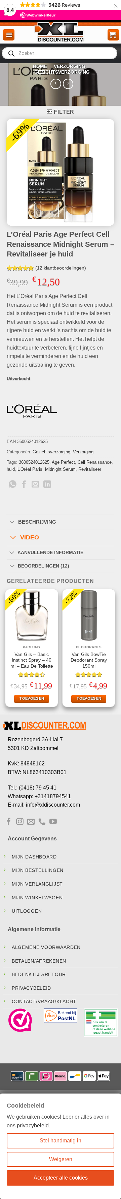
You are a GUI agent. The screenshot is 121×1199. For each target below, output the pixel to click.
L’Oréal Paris (29, 469)
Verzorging (69, 66)
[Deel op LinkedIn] (47, 484)
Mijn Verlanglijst (37, 884)
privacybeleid (33, 1125)
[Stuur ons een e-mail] (31, 822)
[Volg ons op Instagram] (20, 822)
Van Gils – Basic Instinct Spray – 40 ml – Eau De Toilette (31, 660)
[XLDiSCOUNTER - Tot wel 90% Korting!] (60, 32)
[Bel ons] (42, 822)
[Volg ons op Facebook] (8, 822)
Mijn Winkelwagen (37, 897)
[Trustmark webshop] (20, 1020)
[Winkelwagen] (113, 35)
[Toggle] (11, 522)
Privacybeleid (31, 988)
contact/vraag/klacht (44, 1001)
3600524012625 (34, 462)
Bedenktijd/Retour (39, 974)
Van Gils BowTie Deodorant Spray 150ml (89, 660)
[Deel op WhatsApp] (12, 484)
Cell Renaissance (95, 462)
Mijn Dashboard (34, 856)
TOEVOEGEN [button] (31, 698)
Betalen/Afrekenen (39, 961)
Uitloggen (27, 911)
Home (40, 66)
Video (29, 537)
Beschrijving (37, 522)
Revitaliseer (89, 469)
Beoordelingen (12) (43, 566)
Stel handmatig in (60, 1140)
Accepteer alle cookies (61, 1178)
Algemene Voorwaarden (46, 947)
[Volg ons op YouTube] (53, 822)
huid (11, 469)
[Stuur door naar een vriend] (35, 484)
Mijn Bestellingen (38, 870)
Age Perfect (63, 462)
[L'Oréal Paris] (32, 411)
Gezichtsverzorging (62, 72)
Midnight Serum (60, 469)
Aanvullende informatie (50, 552)
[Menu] (8, 35)
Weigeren (60, 1159)
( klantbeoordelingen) (60, 268)
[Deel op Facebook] (24, 484)
